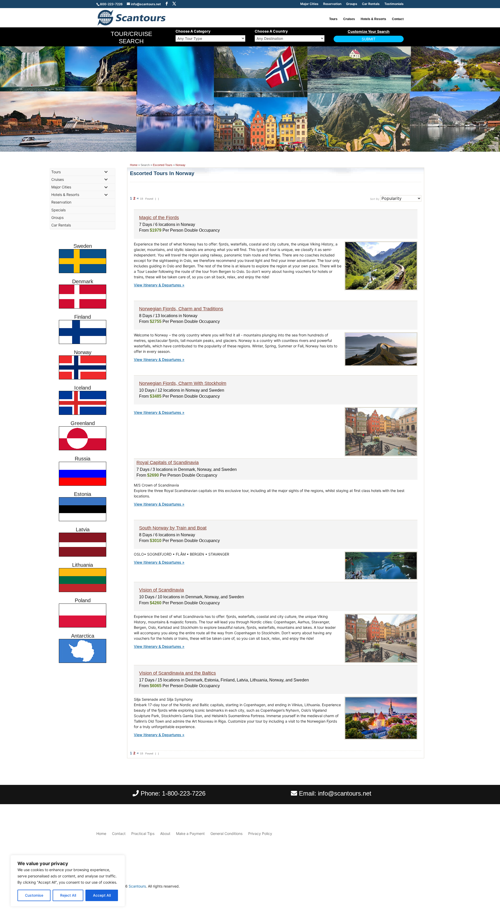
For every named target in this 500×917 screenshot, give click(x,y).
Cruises (349, 19)
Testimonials (394, 4)
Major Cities (309, 4)
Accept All (102, 895)
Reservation (332, 4)
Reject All (68, 895)
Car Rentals (371, 4)
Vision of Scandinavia (161, 590)
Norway (180, 165)
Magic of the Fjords (159, 217)
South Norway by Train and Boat (173, 528)
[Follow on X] (399, 887)
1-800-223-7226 (183, 793)
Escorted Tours (162, 165)
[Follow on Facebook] (389, 887)
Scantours (137, 886)
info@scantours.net (344, 793)
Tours (333, 19)
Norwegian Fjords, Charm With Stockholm (182, 383)
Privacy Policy (260, 833)
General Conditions (226, 833)
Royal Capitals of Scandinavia (167, 462)
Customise (34, 895)
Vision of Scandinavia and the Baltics (177, 673)
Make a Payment (190, 833)
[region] (67, 881)
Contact (398, 19)
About (165, 833)
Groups (351, 4)
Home (134, 165)
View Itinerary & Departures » (159, 285)
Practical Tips (142, 833)
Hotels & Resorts (373, 19)
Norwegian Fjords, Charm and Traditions (181, 308)
